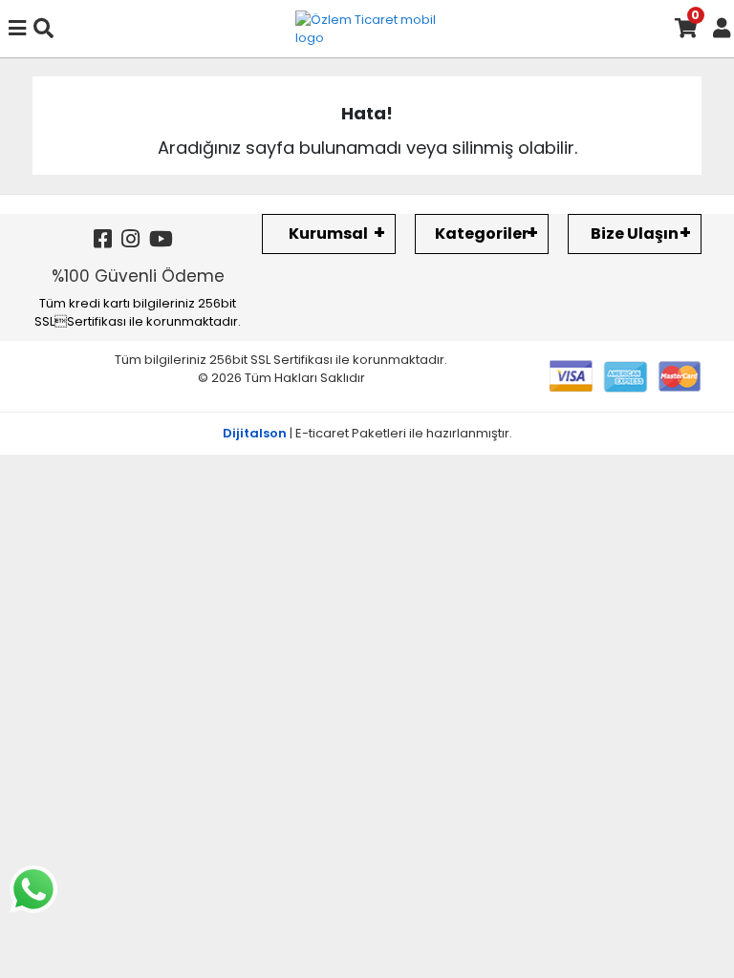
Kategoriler (482, 233)
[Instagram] (130, 239)
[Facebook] (103, 239)
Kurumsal (328, 233)
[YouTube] (161, 239)
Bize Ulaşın (635, 233)
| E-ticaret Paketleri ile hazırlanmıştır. (367, 433)
